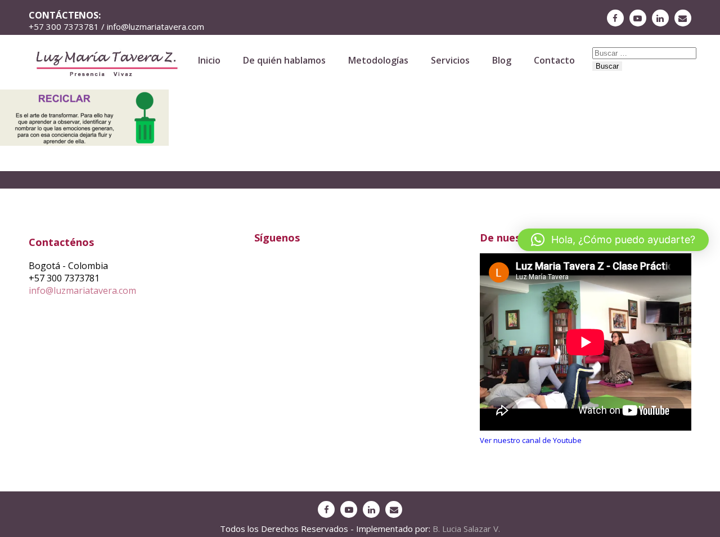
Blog (501, 60)
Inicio (209, 60)
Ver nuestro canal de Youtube (531, 440)
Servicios (450, 60)
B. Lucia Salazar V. (466, 528)
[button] (613, 240)
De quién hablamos (284, 60)
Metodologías (378, 60)
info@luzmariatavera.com (82, 290)
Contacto (554, 60)
